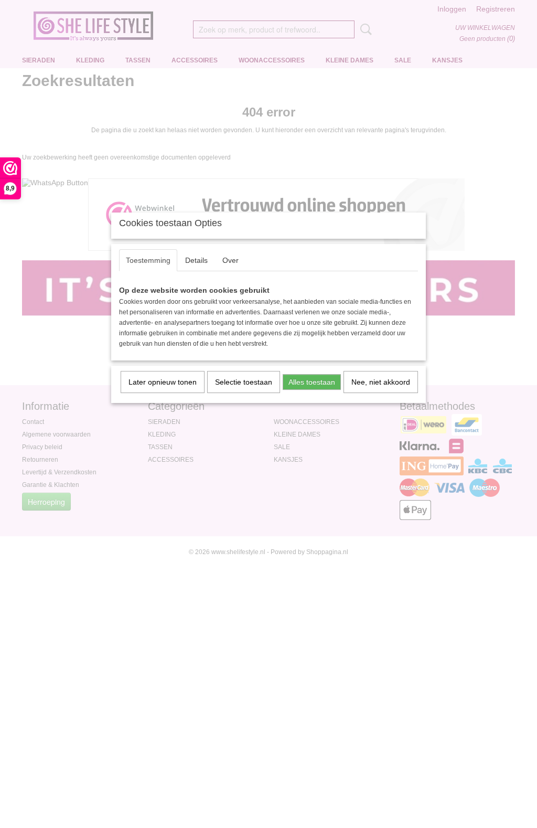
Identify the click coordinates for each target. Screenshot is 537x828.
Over (230, 260)
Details (196, 260)
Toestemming (148, 260)
